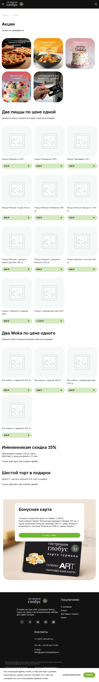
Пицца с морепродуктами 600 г (49, 310)
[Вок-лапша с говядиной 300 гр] (17, 362)
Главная (6, 15)
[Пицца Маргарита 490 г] (17, 141)
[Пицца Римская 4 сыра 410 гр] (17, 190)
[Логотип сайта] (15, 4)
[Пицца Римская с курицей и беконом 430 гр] (49, 241)
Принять (89, 675)
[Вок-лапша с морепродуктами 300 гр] (82, 362)
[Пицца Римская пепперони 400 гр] (49, 190)
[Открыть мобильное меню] (3, 4)
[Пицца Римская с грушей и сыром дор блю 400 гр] (17, 241)
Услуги (64, 610)
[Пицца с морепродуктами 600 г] (49, 293)
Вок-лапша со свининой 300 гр (16, 428)
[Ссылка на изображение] (38, 600)
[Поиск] (96, 4)
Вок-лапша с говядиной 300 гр (16, 380)
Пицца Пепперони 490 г (45, 159)
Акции (63, 617)
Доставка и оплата (70, 613)
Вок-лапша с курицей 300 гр (47, 380)
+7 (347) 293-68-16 (43, 639)
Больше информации (72, 675)
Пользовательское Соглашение (46, 667)
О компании (66, 606)
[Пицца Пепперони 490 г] (49, 141)
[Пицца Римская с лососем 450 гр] (82, 241)
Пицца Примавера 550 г (78, 159)
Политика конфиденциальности (16, 667)
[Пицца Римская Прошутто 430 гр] (82, 190)
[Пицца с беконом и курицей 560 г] (17, 293)
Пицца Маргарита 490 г (13, 159)
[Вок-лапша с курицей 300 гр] (49, 362)
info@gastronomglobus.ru (46, 652)
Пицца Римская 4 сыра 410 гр (16, 207)
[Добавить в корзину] (28, 166)
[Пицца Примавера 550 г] (82, 141)
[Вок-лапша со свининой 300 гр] (17, 410)
